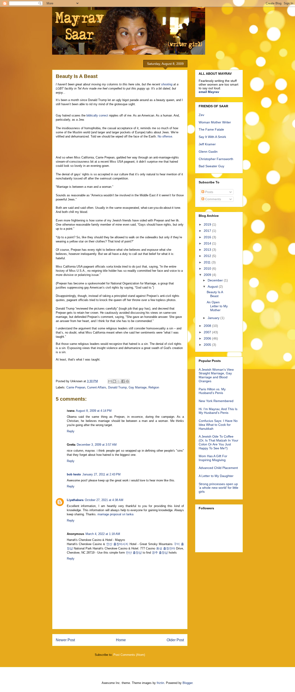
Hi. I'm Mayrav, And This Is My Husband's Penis (218, 411)
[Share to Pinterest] (127, 381)
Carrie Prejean (75, 387)
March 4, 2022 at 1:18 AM (103, 534)
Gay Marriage (138, 387)
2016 (208, 237)
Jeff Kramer (207, 144)
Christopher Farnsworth (216, 159)
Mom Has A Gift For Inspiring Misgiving (213, 458)
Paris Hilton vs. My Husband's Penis (212, 391)
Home (121, 640)
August (213, 286)
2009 (208, 275)
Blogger (187, 683)
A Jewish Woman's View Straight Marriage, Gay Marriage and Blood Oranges (216, 375)
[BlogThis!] (114, 381)
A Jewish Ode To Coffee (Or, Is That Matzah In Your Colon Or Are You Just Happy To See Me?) (218, 442)
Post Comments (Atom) (129, 654)
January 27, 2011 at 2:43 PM (101, 474)
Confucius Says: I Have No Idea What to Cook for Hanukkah (218, 424)
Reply (70, 431)
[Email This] (110, 381)
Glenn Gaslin (208, 151)
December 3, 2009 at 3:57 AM (97, 444)
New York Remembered (216, 401)
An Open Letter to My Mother (217, 306)
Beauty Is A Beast (215, 294)
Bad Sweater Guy (211, 166)
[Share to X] (118, 381)
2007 (208, 332)
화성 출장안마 (165, 548)
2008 (208, 326)
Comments (212, 199)
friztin (160, 683)
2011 (208, 262)
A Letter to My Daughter (216, 476)
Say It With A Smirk (212, 137)
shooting (166, 84)
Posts (208, 192)
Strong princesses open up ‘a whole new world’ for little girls (218, 488)
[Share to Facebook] (123, 381)
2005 (208, 344)
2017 (208, 231)
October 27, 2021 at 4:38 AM (104, 500)
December (216, 280)
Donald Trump (117, 387)
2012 (208, 256)
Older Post (175, 640)
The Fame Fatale (211, 129)
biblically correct (97, 115)
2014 (208, 243)
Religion (153, 387)
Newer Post (65, 640)
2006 (208, 338)
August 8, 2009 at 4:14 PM (94, 410)
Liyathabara (75, 500)
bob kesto (74, 474)
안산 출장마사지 (117, 544)
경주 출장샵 (160, 552)
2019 (208, 224)
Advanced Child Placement (218, 468)
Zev (201, 115)
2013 (208, 249)
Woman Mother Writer (215, 122)
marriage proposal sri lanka (115, 514)
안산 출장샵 (134, 552)
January (214, 318)
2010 (208, 268)
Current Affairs (96, 387)
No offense (165, 136)
